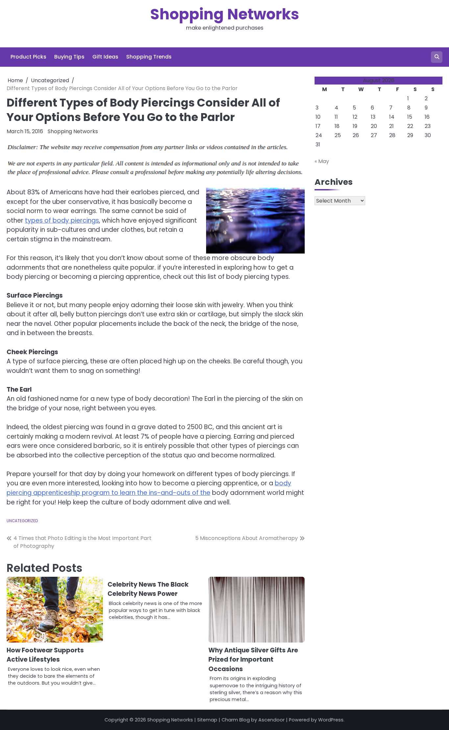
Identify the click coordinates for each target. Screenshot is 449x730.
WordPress (330, 720)
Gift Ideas (105, 57)
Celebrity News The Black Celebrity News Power (148, 589)
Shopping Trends (149, 57)
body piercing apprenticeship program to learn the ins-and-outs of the (149, 488)
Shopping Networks (224, 14)
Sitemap (207, 720)
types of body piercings (62, 220)
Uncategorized (22, 520)
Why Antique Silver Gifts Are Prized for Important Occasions (253, 659)
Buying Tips (69, 57)
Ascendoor (271, 720)
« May (322, 161)
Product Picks (28, 57)
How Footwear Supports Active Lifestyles (45, 655)
